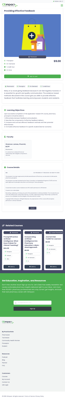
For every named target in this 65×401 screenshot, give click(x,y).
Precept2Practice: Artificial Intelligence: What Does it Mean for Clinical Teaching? (11, 241)
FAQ (3, 366)
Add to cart (34, 76)
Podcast (5, 357)
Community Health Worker (11, 340)
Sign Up (32, 309)
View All (32, 208)
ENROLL (12, 267)
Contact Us (6, 382)
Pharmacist (6, 335)
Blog (3, 360)
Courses (4, 376)
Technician (5, 338)
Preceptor (5, 343)
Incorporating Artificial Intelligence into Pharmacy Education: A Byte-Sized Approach (32, 242)
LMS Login (5, 385)
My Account (6, 379)
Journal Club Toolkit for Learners (53, 238)
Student (4, 346)
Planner (4, 363)
